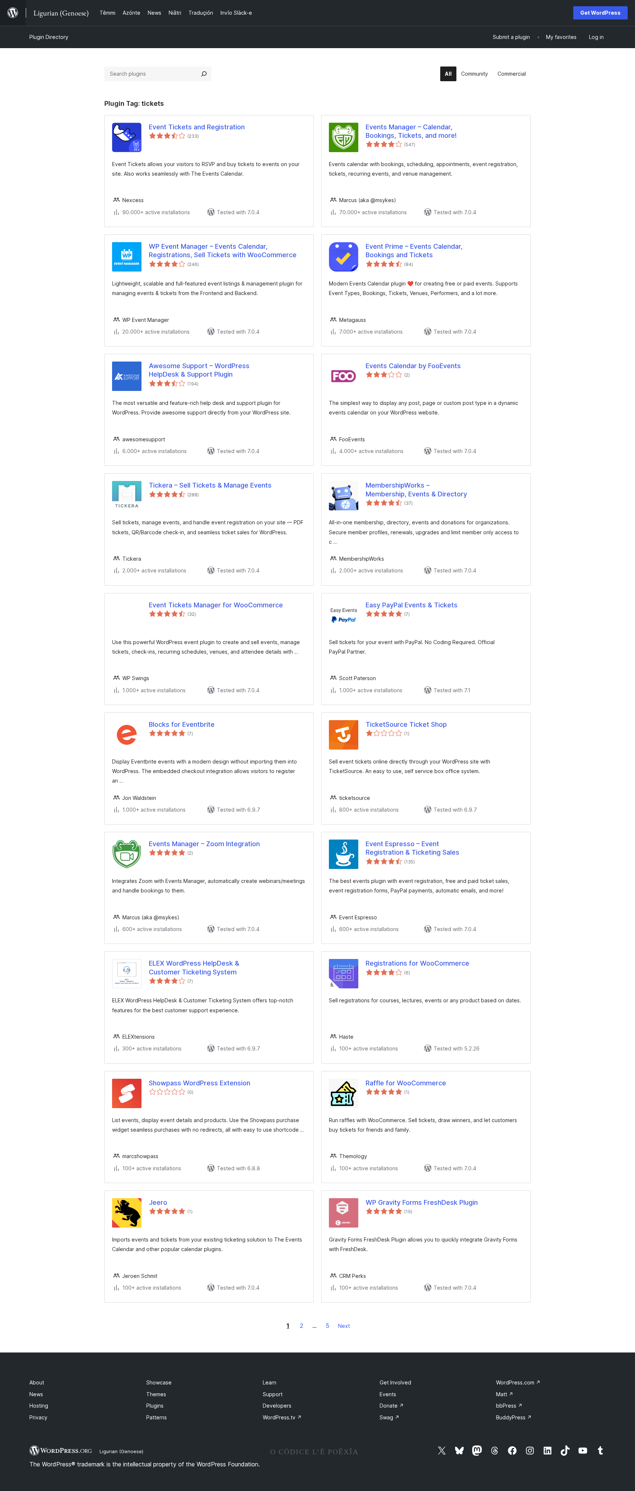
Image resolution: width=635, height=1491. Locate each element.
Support (273, 1394)
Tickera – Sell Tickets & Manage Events (210, 485)
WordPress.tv (282, 1417)
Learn (269, 1382)
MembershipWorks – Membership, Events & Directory (416, 489)
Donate (392, 1405)
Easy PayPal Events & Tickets (412, 605)
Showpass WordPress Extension (199, 1083)
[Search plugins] (204, 74)
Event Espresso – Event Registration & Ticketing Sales (412, 848)
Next (344, 1326)
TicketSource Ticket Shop (406, 724)
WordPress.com (518, 1382)
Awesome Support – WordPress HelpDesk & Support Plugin (199, 370)
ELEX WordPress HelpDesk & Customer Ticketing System (194, 967)
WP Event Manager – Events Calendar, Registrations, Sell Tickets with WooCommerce (223, 250)
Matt (504, 1394)
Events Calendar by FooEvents (413, 366)
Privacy (38, 1417)
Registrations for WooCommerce (417, 963)
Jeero (158, 1202)
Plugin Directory (48, 37)
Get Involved (395, 1382)
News (36, 1394)
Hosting (38, 1405)
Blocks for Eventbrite (182, 724)
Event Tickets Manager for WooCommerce (216, 605)
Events (388, 1394)
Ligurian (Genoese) (121, 1451)
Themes (156, 1394)
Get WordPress (600, 13)
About (36, 1382)
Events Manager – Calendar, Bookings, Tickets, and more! (411, 131)
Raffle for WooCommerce (406, 1083)
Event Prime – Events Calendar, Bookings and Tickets (414, 250)
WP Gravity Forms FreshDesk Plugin (422, 1202)
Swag (389, 1417)
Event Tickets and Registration (197, 127)
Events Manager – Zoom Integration (204, 844)
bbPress (509, 1405)
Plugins (155, 1405)
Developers (277, 1405)
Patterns (156, 1417)
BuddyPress (514, 1417)
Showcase (159, 1382)
